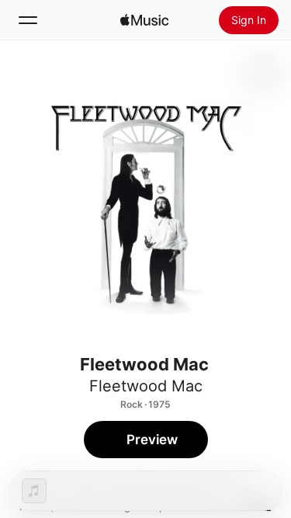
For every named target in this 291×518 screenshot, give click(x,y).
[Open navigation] (28, 20)
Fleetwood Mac (146, 386)
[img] (144, 20)
